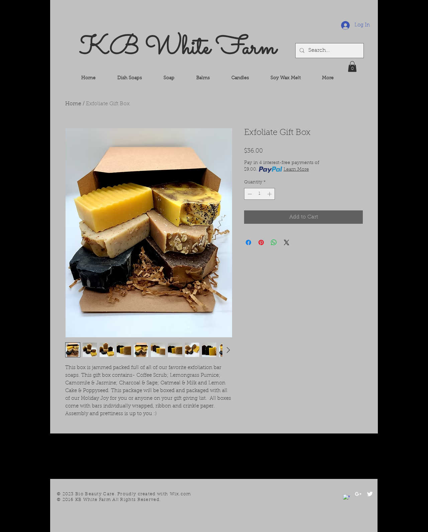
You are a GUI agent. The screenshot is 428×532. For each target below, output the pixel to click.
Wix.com (180, 494)
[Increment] (270, 194)
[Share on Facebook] (248, 242)
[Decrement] (249, 194)
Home (73, 104)
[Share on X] (287, 242)
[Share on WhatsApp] (274, 242)
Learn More (296, 169)
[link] (352, 66)
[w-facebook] (346, 497)
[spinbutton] (259, 194)
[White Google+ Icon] (358, 494)
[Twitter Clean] (369, 494)
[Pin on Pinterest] (261, 242)
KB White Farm (178, 48)
